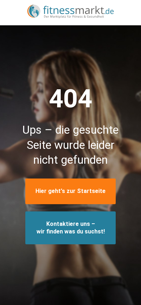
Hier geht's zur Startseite (70, 191)
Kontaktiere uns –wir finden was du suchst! (71, 227)
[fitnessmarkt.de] (70, 12)
